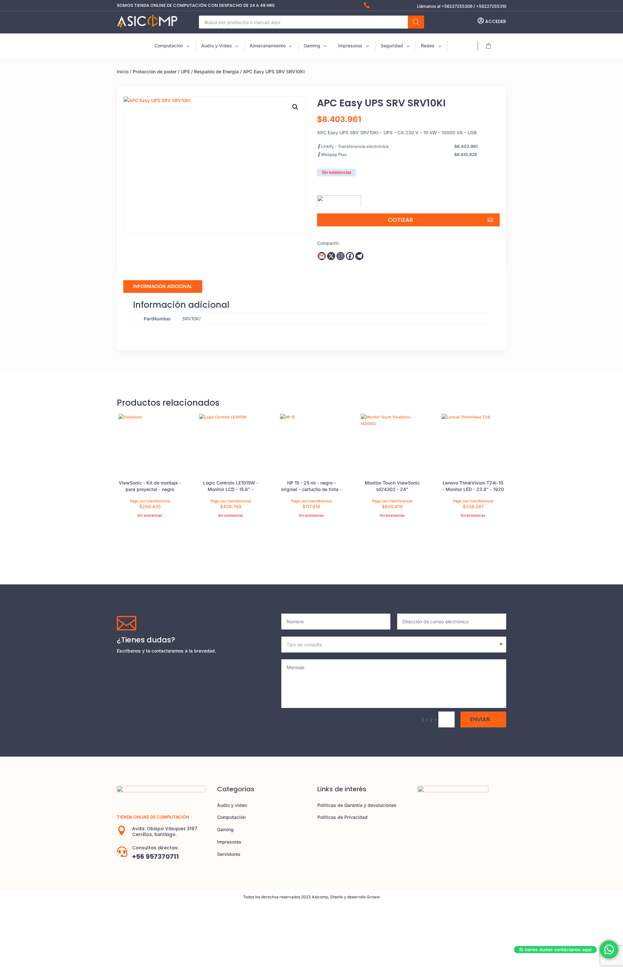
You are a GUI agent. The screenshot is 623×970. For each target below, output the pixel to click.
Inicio (122, 71)
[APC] (339, 199)
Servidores (228, 854)
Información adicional (162, 286)
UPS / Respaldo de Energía (210, 71)
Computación (231, 817)
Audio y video (232, 805)
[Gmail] (322, 256)
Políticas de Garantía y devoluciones (357, 805)
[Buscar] (416, 22)
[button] (295, 107)
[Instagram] (340, 256)
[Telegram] (359, 256)
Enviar (480, 719)
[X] (331, 256)
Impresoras (229, 841)
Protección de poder (155, 71)
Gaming (225, 829)
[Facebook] (350, 256)
